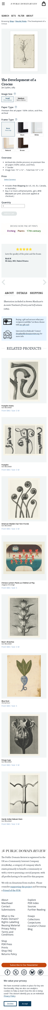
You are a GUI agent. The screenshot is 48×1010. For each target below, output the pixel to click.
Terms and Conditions (7, 933)
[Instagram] (24, 972)
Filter (21, 15)
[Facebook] (7, 972)
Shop (12, 21)
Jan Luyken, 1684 (8, 87)
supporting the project (21, 886)
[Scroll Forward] (45, 282)
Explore (32, 899)
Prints (4, 947)
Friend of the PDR (12, 890)
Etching (11, 230)
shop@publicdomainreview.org (27, 333)
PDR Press (6, 944)
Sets (13, 15)
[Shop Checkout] (44, 4)
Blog (30, 929)
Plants (21, 230)
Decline (10, 1003)
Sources (32, 906)
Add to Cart (9, 213)
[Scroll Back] (3, 282)
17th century (34, 230)
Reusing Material (10, 925)
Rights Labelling (10, 922)
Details (22, 293)
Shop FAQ (6, 950)
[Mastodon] (40, 972)
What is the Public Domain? (10, 917)
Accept (25, 1003)
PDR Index (33, 903)
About (29, 15)
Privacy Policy (8, 928)
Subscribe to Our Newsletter (24, 965)
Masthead (7, 903)
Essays (31, 916)
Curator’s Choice (37, 925)
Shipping (36, 293)
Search (5, 15)
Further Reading (36, 909)
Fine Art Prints (21, 21)
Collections (34, 919)
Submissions (8, 909)
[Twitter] (16, 972)
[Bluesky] (32, 972)
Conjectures (34, 922)
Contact (5, 906)
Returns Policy (9, 954)
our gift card (24, 324)
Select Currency (10, 179)
